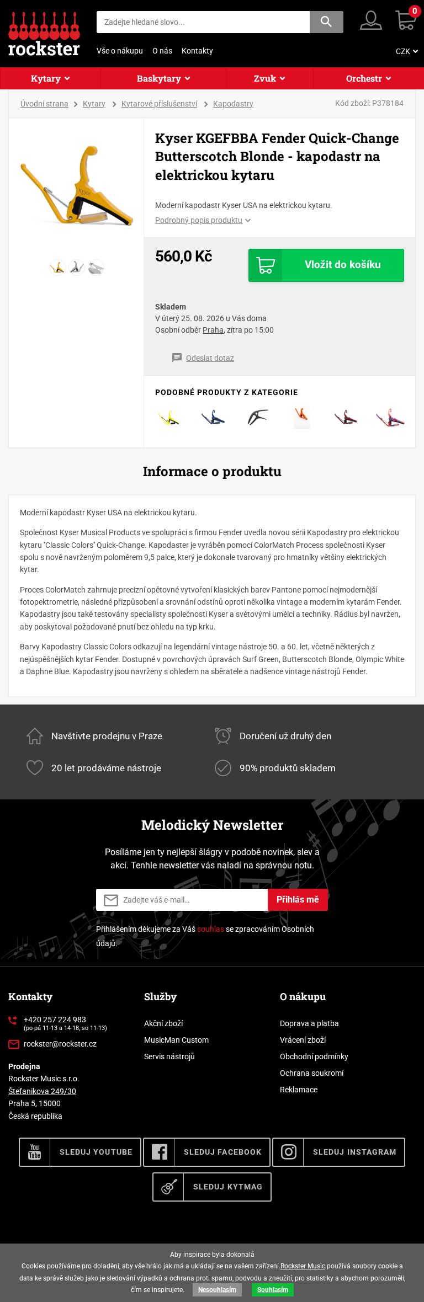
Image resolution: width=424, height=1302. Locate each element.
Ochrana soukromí (311, 1073)
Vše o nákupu (120, 51)
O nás (162, 51)
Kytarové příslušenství (159, 103)
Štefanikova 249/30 (42, 1091)
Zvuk (265, 78)
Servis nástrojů (169, 1056)
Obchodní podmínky (314, 1056)
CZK (403, 51)
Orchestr (364, 78)
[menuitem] (406, 51)
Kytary (46, 78)
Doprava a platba (309, 1023)
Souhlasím (272, 1290)
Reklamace (298, 1089)
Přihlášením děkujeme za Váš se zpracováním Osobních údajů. (205, 936)
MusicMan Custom (176, 1040)
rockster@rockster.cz (60, 1043)
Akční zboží (163, 1023)
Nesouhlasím (217, 1290)
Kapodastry (233, 103)
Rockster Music (302, 1266)
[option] (77, 186)
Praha (213, 330)
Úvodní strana (44, 103)
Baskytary (159, 78)
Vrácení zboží (303, 1040)
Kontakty (197, 51)
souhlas (210, 929)
